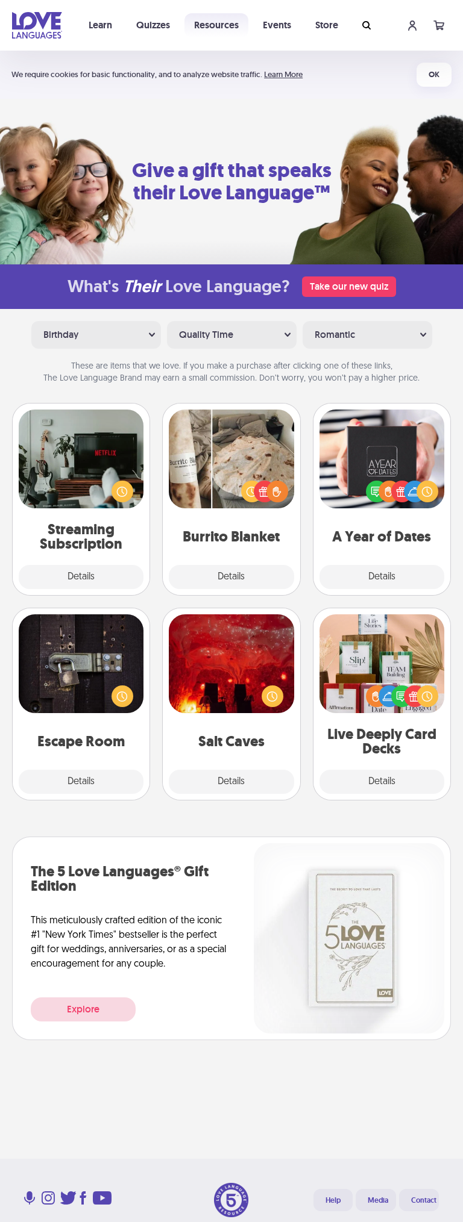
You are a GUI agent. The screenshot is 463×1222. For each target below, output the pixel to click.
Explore (83, 1009)
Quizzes (153, 25)
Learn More (283, 74)
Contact (423, 1200)
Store (326, 25)
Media (378, 1200)
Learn (100, 25)
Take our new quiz (349, 286)
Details (81, 577)
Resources (216, 25)
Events (277, 25)
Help (333, 1200)
